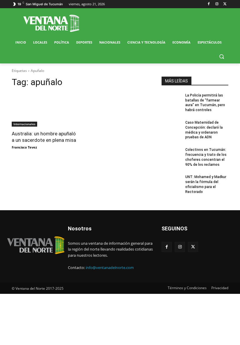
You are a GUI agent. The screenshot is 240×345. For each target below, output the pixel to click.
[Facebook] (208, 4)
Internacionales (24, 124)
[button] (221, 56)
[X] (225, 4)
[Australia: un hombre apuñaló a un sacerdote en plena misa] (45, 110)
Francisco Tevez (24, 147)
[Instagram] (216, 4)
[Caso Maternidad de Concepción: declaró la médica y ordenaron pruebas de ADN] (171, 127)
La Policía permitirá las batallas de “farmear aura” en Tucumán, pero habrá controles (205, 102)
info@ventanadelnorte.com (110, 267)
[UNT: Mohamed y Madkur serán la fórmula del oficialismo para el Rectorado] (171, 182)
